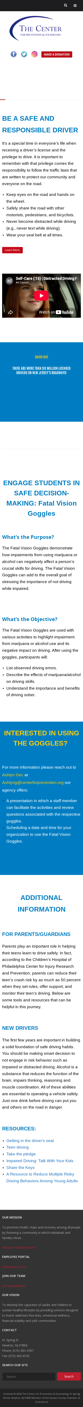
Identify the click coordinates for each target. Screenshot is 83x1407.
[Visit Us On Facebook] (13, 58)
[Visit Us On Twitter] (24, 58)
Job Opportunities (14, 1286)
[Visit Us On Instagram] (34, 58)
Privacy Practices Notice (18, 1247)
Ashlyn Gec (12, 775)
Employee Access (14, 1267)
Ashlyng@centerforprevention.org (33, 782)
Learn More (12, 250)
